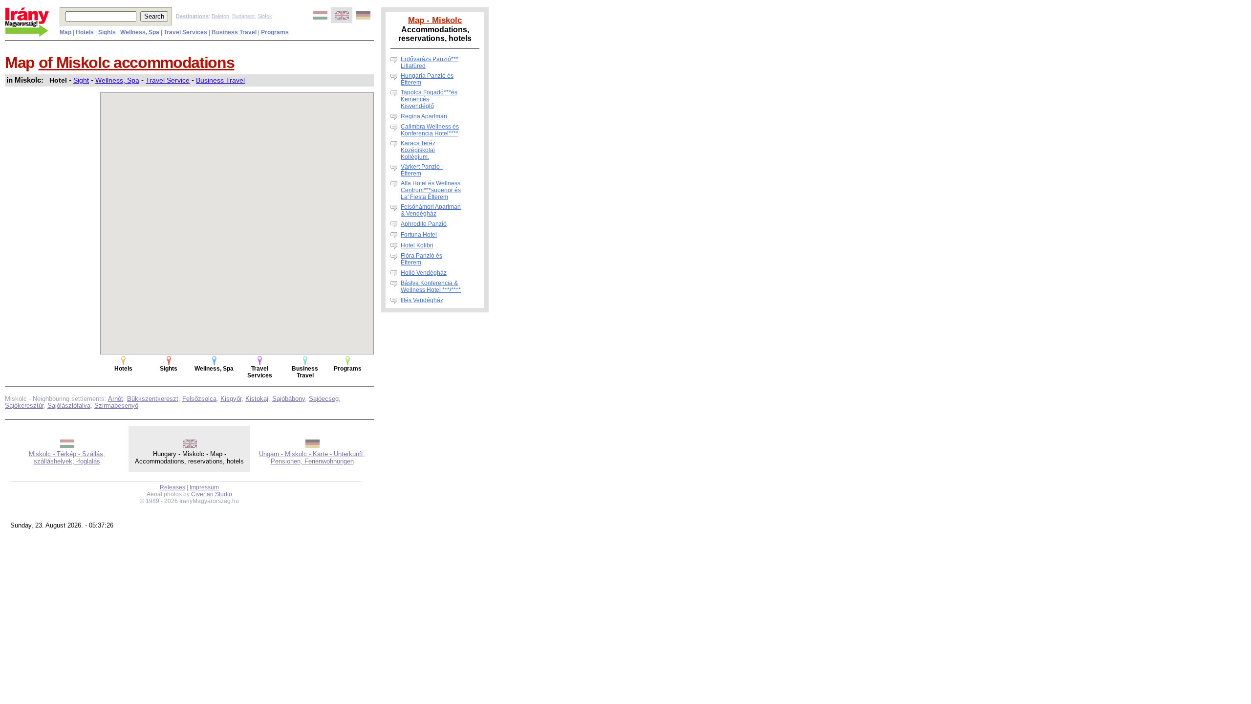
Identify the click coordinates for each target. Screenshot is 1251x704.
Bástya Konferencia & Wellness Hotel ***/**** (431, 286)
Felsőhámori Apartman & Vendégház (431, 210)
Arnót (115, 398)
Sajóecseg (324, 398)
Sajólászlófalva (68, 405)
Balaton (220, 16)
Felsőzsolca (199, 398)
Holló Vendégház (424, 272)
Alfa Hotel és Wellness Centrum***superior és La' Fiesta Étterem (431, 190)
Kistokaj (256, 398)
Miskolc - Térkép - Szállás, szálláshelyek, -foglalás (67, 457)
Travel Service (168, 80)
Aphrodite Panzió (424, 223)
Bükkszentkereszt (152, 398)
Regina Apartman (424, 116)
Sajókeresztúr (24, 405)
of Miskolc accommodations (137, 62)
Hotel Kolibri (417, 245)
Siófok (265, 16)
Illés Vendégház (422, 300)
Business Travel (220, 80)
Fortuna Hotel (419, 234)
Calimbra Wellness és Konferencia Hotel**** (430, 130)
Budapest (243, 16)
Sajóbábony (288, 398)
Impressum (204, 487)
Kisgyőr (230, 398)
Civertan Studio (211, 494)
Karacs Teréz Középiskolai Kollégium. (418, 150)
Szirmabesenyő (116, 405)
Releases (172, 487)
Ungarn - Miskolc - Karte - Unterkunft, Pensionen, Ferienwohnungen (312, 457)
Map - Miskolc (435, 20)
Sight (81, 80)
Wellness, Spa (117, 80)
